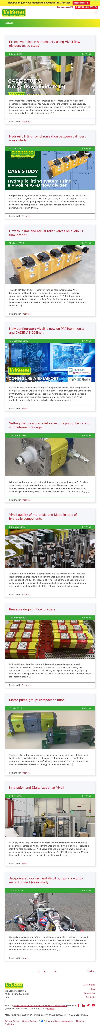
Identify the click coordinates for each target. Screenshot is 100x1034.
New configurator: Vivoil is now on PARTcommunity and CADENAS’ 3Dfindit (47, 330)
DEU (80, 7)
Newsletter (89, 993)
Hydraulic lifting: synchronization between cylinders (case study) (47, 138)
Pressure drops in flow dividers (32, 609)
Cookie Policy (29, 1021)
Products (26, 121)
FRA (91, 7)
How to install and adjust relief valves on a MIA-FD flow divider (46, 233)
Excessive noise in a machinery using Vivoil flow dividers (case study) (44, 44)
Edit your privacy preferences (58, 1021)
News (24, 408)
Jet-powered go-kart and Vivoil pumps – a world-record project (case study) (46, 880)
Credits (50, 1008)
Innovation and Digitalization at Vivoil (36, 787)
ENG (84, 7)
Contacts (90, 997)
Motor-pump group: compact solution (37, 700)
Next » (90, 971)
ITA (95, 7)
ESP (87, 7)
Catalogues (89, 984)
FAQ (93, 989)
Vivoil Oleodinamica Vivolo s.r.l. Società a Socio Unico (40, 1005)
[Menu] (96, 13)
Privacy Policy (12, 1021)
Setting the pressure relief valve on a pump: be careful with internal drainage (49, 425)
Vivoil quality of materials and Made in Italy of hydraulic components (43, 516)
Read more (80, 2)
